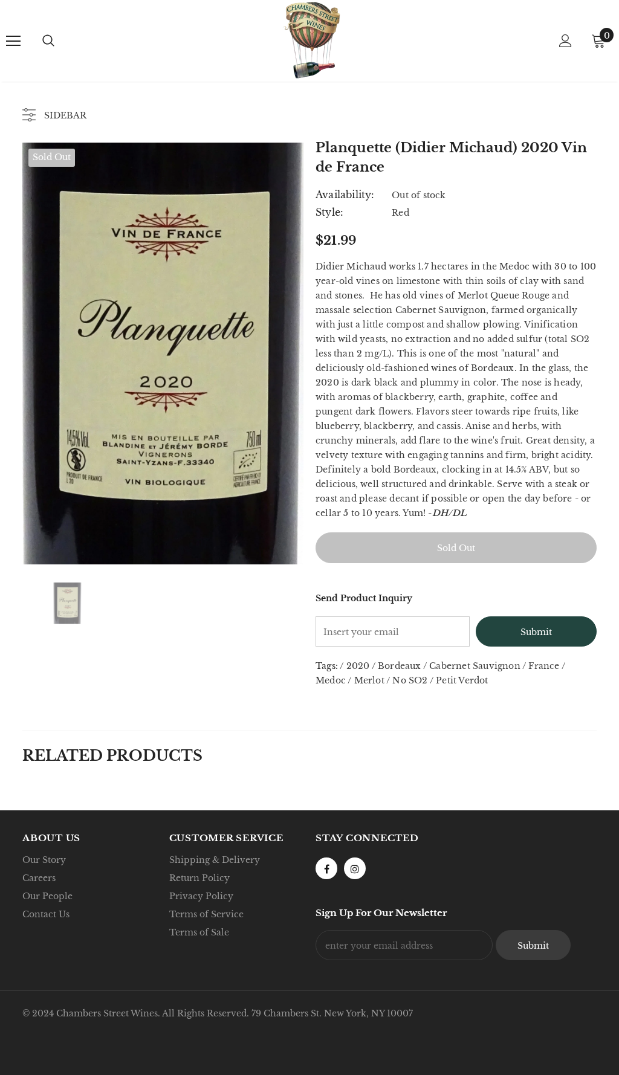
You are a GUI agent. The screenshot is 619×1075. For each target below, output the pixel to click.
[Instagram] (355, 868)
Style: (329, 212)
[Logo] (311, 40)
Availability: (345, 195)
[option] (162, 353)
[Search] (48, 41)
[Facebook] (326, 868)
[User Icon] (565, 40)
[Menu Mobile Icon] (13, 41)
